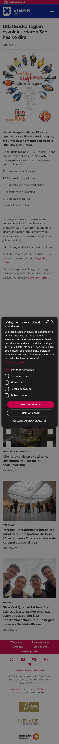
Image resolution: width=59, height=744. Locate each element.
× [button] (52, 321)
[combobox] (47, 321)
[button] (29, 421)
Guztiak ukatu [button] (30, 413)
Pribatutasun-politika (16, 362)
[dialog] (29, 372)
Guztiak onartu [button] (31, 404)
